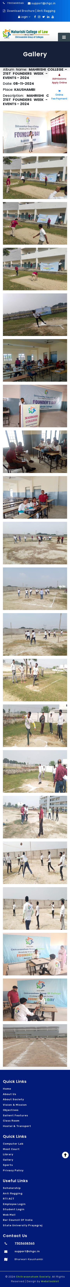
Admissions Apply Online (59, 80)
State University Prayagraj (23, 1225)
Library (8, 1154)
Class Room (11, 1120)
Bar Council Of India (18, 1219)
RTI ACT (8, 1198)
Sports (8, 1165)
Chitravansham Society (33, 1276)
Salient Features (15, 1115)
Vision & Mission (15, 1104)
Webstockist (50, 1281)
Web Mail (9, 1214)
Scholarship (12, 1188)
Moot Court (11, 1149)
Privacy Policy (13, 1170)
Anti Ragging (13, 1193)
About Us (9, 1094)
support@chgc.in (44, 3)
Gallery (8, 1159)
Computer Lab (13, 1143)
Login (24, 17)
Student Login (13, 1209)
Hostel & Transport (17, 1126)
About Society (13, 1099)
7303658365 (15, 3)
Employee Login (14, 1204)
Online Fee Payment (59, 96)
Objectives (10, 1110)
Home (7, 1088)
